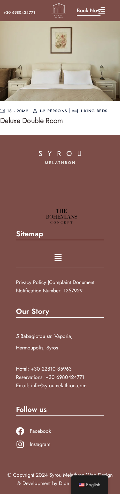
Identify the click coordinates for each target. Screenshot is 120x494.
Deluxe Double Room (31, 120)
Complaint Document (71, 282)
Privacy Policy (32, 282)
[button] (101, 10)
